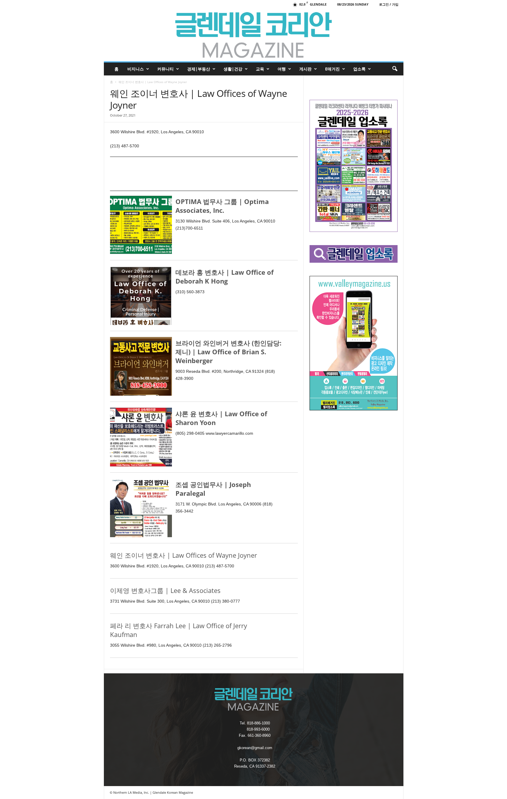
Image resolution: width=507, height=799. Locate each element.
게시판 (305, 69)
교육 (260, 69)
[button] (394, 69)
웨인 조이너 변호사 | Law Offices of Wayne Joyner (183, 555)
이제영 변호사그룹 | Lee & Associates (165, 590)
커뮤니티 (165, 69)
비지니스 (135, 69)
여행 (282, 69)
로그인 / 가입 (388, 4)
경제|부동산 (198, 69)
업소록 (359, 69)
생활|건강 (233, 69)
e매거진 (332, 69)
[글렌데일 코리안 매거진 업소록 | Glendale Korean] (253, 35)
